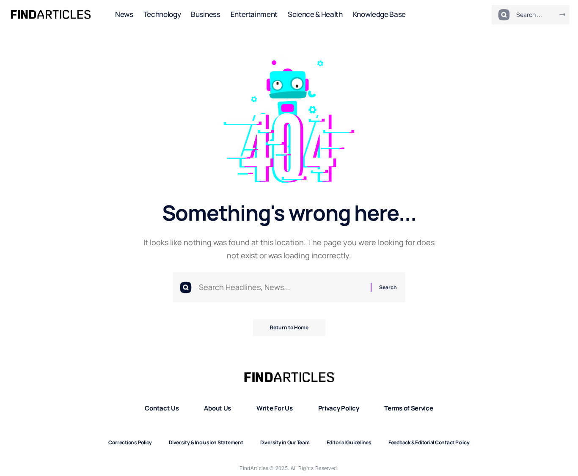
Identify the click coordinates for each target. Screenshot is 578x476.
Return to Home (289, 327)
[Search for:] (282, 287)
